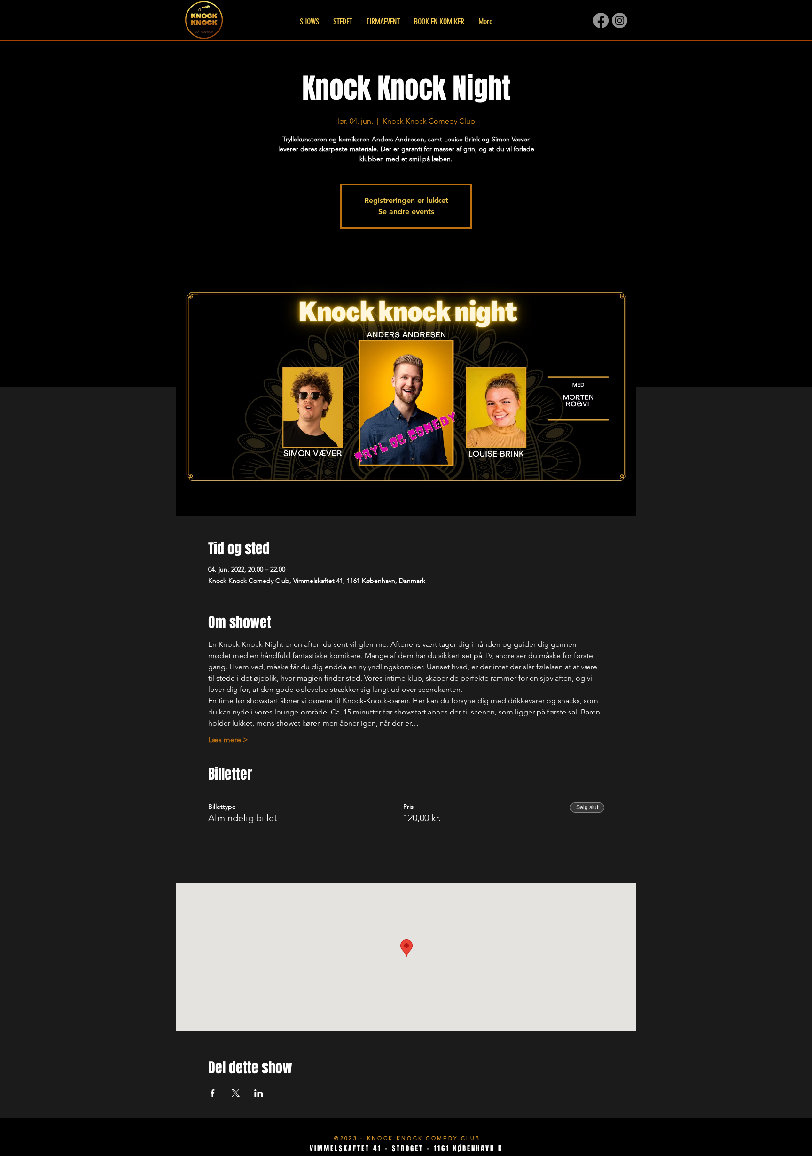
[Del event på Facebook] (212, 1093)
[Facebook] (601, 20)
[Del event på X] (235, 1093)
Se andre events (406, 211)
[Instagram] (619, 20)
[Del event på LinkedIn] (258, 1093)
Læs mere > (228, 739)
